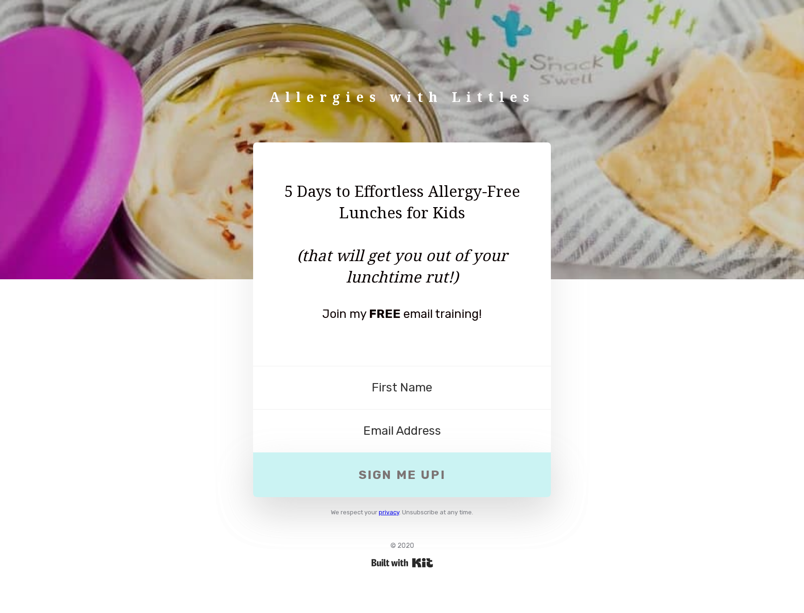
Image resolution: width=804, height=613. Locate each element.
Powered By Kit (402, 562)
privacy (389, 512)
